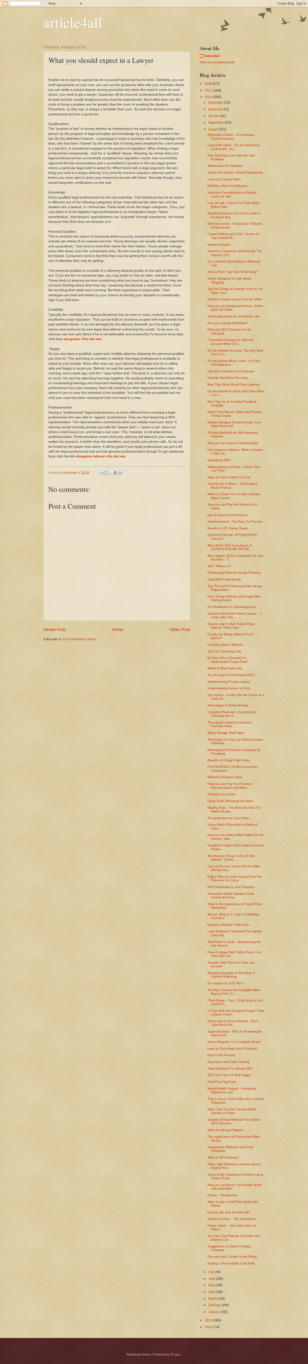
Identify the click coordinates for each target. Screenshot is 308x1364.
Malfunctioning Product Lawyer (228, 682)
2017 (208, 90)
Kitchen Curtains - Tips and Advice (231, 1219)
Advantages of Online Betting (227, 705)
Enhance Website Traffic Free (228, 925)
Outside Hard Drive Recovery (227, 378)
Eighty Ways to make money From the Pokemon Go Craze (234, 878)
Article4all (212, 56)
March (213, 1298)
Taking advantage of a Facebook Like (233, 316)
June (212, 1278)
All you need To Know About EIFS (231, 675)
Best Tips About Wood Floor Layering (233, 384)
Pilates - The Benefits (222, 1195)
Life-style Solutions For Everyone (230, 371)
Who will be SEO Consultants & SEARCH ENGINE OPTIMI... (229, 547)
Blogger (175, 1354)
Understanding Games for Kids (228, 688)
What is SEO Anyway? (223, 1157)
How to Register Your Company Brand (233, 1042)
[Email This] (101, 472)
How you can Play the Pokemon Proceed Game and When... (229, 785)
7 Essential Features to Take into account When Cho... (230, 341)
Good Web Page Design (224, 579)
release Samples (219, 244)
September (216, 122)
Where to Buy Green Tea (224, 668)
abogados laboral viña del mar (101, 456)
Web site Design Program (225, 1130)
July (211, 1272)
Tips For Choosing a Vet (224, 651)
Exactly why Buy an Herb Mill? (228, 1212)
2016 (208, 97)
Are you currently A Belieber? (227, 323)
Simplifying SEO (219, 460)
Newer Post (54, 629)
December (216, 102)
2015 (208, 1320)
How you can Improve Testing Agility (232, 443)
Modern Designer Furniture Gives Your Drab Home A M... (234, 424)
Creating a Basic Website (225, 644)
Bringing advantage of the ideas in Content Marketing (231, 974)
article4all (72, 22)
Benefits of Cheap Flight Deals (228, 760)
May (211, 1285)
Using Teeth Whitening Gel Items (230, 801)
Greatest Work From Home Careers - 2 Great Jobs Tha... (234, 615)
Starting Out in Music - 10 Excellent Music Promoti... (232, 485)
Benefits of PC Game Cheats (227, 528)
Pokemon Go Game (221, 794)
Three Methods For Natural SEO (229, 1068)
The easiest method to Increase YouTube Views (229, 724)
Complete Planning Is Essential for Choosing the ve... (231, 714)
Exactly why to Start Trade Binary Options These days (231, 625)
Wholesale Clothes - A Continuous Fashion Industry (231, 136)
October (214, 116)
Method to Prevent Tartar (224, 777)
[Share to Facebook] (115, 472)
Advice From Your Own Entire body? (232, 272)
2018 (208, 84)
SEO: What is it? (219, 566)
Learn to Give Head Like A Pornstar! (232, 1048)
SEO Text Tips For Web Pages (229, 1075)
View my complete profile (217, 62)
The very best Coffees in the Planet (232, 1257)
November (216, 109)
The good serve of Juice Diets (228, 818)
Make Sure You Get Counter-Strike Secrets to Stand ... (231, 1111)
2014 (208, 1327)
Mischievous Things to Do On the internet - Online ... (230, 857)
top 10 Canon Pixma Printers (227, 515)
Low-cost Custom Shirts (224, 179)
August (213, 129)
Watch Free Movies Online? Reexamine (235, 172)
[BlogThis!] (106, 472)
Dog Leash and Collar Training (228, 1062)
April (212, 1292)
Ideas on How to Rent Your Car (228, 477)
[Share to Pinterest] (120, 472)
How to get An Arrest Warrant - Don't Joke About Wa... (232, 1023)
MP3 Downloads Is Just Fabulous (230, 887)
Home (117, 629)
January (214, 1312)
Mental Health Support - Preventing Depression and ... (231, 1090)
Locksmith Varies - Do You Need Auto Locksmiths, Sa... (233, 147)
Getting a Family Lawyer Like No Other (234, 299)
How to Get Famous (221, 1055)
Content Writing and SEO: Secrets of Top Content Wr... (233, 235)
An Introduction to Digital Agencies (231, 607)
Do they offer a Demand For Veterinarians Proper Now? (227, 659)
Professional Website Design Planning (234, 572)
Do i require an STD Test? (225, 983)
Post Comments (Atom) (79, 639)
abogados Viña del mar (83, 339)
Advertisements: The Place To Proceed (234, 521)
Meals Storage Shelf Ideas (225, 733)
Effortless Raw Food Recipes (227, 186)
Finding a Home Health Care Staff (230, 1263)
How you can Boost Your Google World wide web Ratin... (234, 1186)
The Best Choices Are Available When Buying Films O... (233, 991)
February (215, 1305)
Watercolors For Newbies (224, 166)
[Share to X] (111, 472)
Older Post (180, 629)
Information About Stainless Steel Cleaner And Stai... (230, 895)
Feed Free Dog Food (221, 1082)
